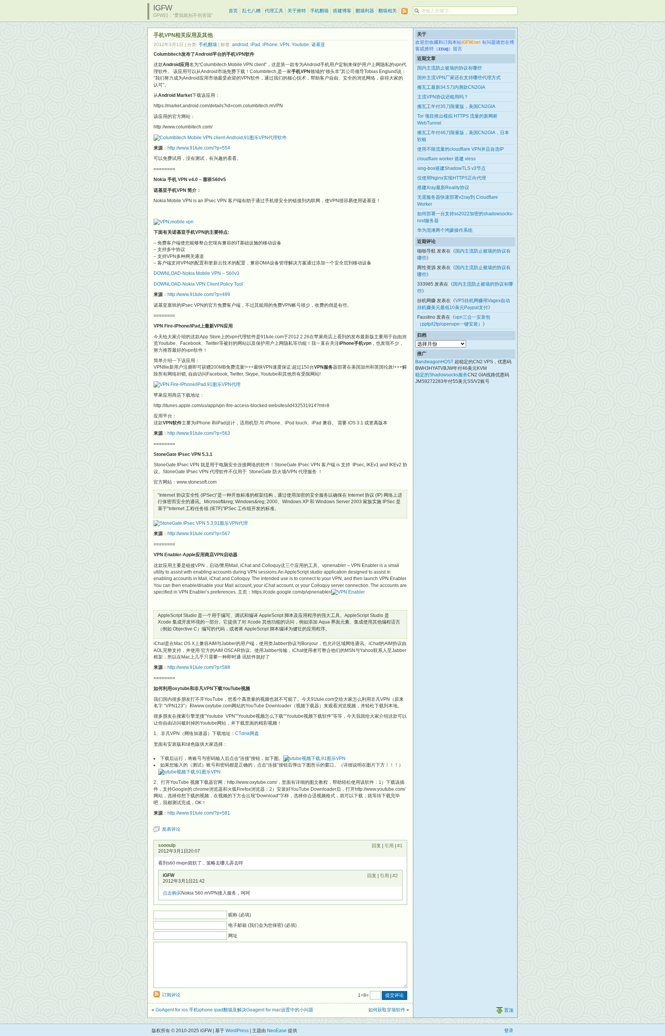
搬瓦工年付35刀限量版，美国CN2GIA (456, 106)
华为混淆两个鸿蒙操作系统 (445, 230)
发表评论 (171, 829)
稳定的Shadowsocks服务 (441, 374)
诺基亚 (318, 44)
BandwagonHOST (434, 361)
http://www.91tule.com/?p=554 (198, 148)
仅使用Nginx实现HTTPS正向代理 (451, 178)
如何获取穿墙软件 (386, 1010)
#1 (400, 845)
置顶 (508, 1010)
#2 (395, 875)
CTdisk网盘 (247, 733)
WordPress (237, 1030)
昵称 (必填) (239, 915)
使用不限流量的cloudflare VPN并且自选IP (460, 149)
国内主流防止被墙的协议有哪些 (449, 68)
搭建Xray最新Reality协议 (443, 187)
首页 (233, 10)
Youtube (300, 44)
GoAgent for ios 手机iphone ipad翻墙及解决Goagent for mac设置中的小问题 (234, 1010)
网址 (232, 935)
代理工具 (274, 10)
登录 (508, 1030)
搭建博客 (342, 10)
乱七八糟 (251, 10)
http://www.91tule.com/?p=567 (198, 533)
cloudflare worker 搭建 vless (446, 158)
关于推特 (296, 10)
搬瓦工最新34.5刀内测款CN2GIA (451, 87)
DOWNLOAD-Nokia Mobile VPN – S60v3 (196, 273)
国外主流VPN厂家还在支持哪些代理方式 (459, 77)
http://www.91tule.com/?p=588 (198, 667)
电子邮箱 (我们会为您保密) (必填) (262, 925)
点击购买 (172, 893)
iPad (255, 44)
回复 (376, 845)
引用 (389, 845)
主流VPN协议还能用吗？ (442, 97)
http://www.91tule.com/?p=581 (198, 813)
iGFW (162, 7)
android (240, 44)
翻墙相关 (387, 10)
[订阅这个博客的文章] (404, 11)
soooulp (166, 845)
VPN (284, 44)
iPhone (269, 44)
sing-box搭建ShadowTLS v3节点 (451, 168)
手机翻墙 (319, 10)
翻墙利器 (365, 10)
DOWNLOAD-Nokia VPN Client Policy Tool (198, 284)
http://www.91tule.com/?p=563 (198, 433)
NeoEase (277, 1030)
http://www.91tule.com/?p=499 (198, 294)
